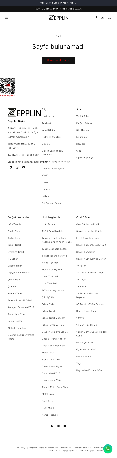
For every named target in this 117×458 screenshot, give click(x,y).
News (45, 182)
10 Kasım (81, 265)
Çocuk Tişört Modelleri (54, 338)
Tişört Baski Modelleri (53, 231)
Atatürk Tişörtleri (17, 328)
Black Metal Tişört (51, 359)
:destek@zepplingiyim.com (31, 161)
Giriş (78, 150)
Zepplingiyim (31, 448)
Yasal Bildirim (49, 130)
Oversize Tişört (16, 252)
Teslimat (46, 123)
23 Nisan (81, 286)
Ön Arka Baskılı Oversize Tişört (21, 337)
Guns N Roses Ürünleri (20, 300)
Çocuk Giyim (14, 279)
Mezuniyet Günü (85, 342)
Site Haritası (82, 130)
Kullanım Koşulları (51, 137)
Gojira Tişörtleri (16, 321)
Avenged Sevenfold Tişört (21, 307)
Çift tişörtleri (48, 297)
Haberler (46, 189)
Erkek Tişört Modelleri (53, 318)
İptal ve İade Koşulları (53, 168)
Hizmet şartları (53, 451)
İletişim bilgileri (87, 451)
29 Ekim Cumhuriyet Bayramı (87, 295)
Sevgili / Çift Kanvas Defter (91, 258)
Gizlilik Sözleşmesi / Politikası (52, 152)
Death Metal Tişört (52, 366)
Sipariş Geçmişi (84, 157)
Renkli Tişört (14, 245)
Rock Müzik (48, 408)
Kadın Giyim (14, 238)
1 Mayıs (80, 318)
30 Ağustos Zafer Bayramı (90, 304)
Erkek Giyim (14, 231)
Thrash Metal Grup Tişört (55, 387)
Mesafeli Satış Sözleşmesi (56, 161)
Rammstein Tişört (17, 314)
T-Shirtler (13, 258)
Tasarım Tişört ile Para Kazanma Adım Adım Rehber (57, 240)
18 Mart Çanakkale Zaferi (90, 272)
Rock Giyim (48, 401)
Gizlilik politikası (101, 448)
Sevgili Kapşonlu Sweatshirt (91, 245)
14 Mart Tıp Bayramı (87, 325)
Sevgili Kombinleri (85, 252)
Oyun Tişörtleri (50, 276)
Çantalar (12, 286)
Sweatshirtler (15, 265)
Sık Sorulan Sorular (52, 203)
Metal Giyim (48, 394)
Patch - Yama (15, 293)
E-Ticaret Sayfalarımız (54, 290)
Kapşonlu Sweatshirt (19, 272)
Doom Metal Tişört (52, 373)
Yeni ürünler (82, 116)
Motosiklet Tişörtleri (52, 269)
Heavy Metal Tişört (52, 380)
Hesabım (81, 144)
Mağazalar (82, 137)
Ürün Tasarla (14, 224)
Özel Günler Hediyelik (88, 224)
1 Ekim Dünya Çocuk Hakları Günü (91, 333)
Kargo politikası (70, 451)
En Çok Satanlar (85, 123)
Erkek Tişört (48, 311)
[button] (6, 17)
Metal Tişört (48, 352)
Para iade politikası (82, 448)
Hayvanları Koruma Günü (89, 370)
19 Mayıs (81, 279)
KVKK (45, 175)
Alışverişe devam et (58, 60)
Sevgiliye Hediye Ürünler (55, 331)
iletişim (45, 196)
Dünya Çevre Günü (86, 311)
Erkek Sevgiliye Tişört (53, 325)
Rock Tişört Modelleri (53, 345)
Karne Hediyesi (50, 414)
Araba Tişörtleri (50, 262)
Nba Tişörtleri (49, 283)
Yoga (79, 363)
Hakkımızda (48, 116)
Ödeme (46, 144)
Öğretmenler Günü (86, 349)
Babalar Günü (83, 356)
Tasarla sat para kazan (54, 249)
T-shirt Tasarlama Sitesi (54, 255)
